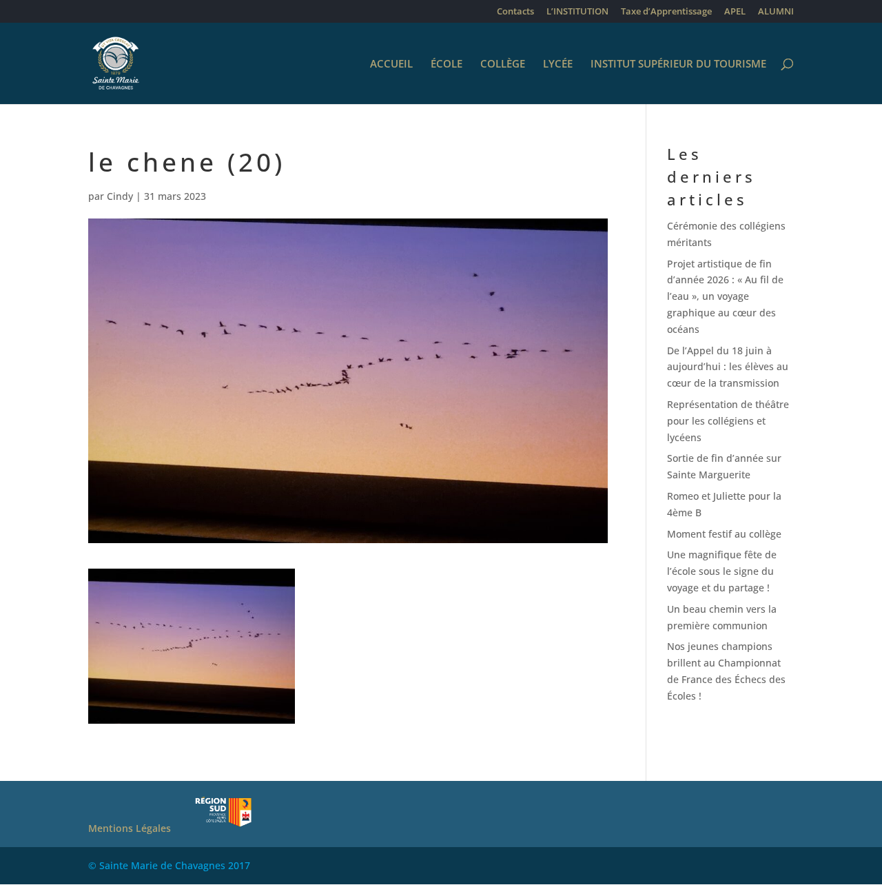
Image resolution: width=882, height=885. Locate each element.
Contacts (515, 12)
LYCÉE (558, 64)
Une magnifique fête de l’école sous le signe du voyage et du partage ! (722, 571)
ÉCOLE (446, 64)
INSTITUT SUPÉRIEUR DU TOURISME (678, 64)
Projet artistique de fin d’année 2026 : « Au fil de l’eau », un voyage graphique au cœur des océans (725, 296)
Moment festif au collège (724, 533)
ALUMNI (776, 12)
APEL (735, 12)
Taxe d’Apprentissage (666, 12)
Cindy (120, 196)
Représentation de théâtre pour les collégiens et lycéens (728, 421)
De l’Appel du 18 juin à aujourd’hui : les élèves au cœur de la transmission (727, 367)
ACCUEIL (391, 64)
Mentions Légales (129, 828)
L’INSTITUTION (577, 12)
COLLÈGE (502, 64)
